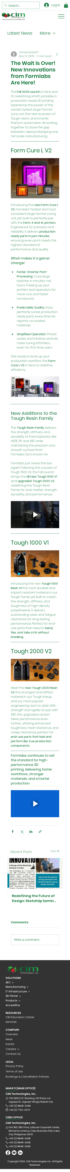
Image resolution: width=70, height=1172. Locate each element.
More (45, 33)
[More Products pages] (19, 1001)
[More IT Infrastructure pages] (29, 992)
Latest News (19, 33)
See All (55, 851)
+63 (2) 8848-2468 (20, 1105)
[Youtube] (14, 1152)
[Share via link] (40, 831)
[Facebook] (8, 1152)
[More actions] (57, 54)
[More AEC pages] (13, 982)
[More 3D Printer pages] (20, 996)
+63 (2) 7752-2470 (19, 1109)
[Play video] (35, 514)
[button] (66, 5)
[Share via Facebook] (12, 831)
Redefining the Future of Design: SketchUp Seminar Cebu (35, 898)
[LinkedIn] (20, 1152)
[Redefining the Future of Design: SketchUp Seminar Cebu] (35, 873)
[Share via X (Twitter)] (22, 831)
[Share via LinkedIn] (31, 831)
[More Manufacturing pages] (28, 987)
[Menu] (61, 16)
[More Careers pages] (18, 1049)
